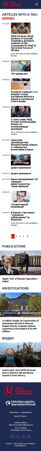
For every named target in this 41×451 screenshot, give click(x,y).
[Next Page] (27, 236)
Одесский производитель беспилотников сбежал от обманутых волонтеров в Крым (24, 145)
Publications (14, 246)
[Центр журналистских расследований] (12, 4)
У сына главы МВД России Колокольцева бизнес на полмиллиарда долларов (23, 124)
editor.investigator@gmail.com (21, 425)
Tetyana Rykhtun (10, 313)
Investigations (15, 288)
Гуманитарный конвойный (19, 205)
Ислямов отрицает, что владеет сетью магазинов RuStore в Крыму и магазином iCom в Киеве (24, 97)
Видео (8, 338)
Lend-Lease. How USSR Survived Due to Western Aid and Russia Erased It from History (19, 373)
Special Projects (20, 416)
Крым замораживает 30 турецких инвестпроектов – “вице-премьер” (24, 182)
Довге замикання (21, 168)
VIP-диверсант (19, 74)
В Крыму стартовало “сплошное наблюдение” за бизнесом (22, 216)
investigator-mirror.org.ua (21, 430)
